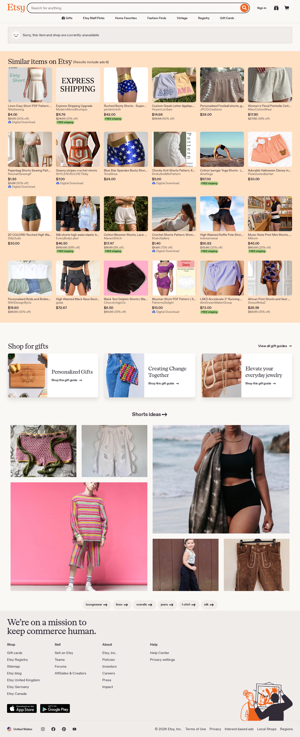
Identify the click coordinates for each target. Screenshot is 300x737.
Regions (286, 729)
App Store (22, 708)
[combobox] (133, 8)
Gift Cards (227, 18)
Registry (204, 18)
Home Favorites (126, 18)
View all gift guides (273, 346)
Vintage (182, 18)
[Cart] (287, 8)
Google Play (55, 708)
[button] (20, 728)
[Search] (244, 8)
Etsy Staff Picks (94, 18)
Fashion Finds (156, 18)
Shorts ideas (146, 414)
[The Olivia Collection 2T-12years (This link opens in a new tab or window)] (186, 565)
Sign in (261, 8)
